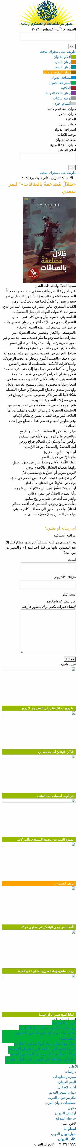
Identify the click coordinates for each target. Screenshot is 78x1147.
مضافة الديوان (61, 77)
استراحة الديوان (60, 83)
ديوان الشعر (62, 67)
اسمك (72, 559)
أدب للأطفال (67, 1087)
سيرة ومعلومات (64, 1077)
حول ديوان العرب (63, 1134)
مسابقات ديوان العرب (60, 1103)
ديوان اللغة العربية (58, 93)
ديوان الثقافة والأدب (57, 72)
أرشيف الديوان (65, 1113)
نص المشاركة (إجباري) (61, 601)
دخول (72, 1108)
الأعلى (73, 1066)
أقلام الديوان (62, 57)
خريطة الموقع (66, 1118)
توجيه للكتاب (62, 98)
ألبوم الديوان (67, 1082)
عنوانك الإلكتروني (65, 577)
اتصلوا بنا (69, 1129)
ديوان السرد (62, 62)
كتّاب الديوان (67, 1139)
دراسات (70, 1071)
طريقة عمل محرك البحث (58, 51)
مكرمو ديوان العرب (62, 1097)
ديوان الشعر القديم (62, 1092)
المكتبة (66, 88)
